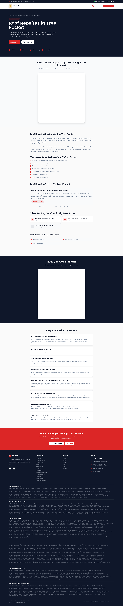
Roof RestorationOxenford (54, 510)
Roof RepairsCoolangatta (80, 490)
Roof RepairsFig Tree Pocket (39, 526)
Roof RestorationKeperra (85, 554)
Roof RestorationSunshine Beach (46, 594)
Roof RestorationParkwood (14, 512)
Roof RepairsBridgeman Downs (52, 521)
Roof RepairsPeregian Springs (43, 577)
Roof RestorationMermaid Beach (30, 509)
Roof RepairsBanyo (92, 520)
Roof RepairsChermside (14, 524)
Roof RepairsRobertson (72, 531)
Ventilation (38, 468)
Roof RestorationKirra (83, 508)
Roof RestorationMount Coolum (60, 591)
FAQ (74, 6)
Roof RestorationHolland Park (84, 552)
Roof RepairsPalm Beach (100, 494)
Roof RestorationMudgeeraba (101, 509)
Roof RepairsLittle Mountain (87, 573)
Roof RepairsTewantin (98, 577)
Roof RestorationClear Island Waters (91, 505)
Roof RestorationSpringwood (44, 559)
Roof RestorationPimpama (28, 512)
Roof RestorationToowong (96, 561)
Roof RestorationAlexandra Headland (16, 585)
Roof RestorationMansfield (54, 555)
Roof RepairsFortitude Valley (79, 526)
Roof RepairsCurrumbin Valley (27, 491)
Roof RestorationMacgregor (28, 555)
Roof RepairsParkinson (36, 531)
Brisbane (15, 15)
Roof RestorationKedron (45, 554)
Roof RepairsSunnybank (25, 534)
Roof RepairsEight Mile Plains (85, 524)
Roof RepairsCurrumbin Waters (42, 491)
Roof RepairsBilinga (72, 488)
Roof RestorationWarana (88, 594)
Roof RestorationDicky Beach (87, 587)
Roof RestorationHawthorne (43, 552)
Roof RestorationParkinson (69, 556)
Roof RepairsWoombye (38, 579)
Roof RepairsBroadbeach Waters (99, 488)
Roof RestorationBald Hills (92, 544)
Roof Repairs (21, 15)
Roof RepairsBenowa (47, 488)
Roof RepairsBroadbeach (84, 488)
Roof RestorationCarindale (94, 546)
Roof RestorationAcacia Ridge (15, 544)
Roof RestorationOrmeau (26, 510)
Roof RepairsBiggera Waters (60, 488)
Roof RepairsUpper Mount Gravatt (27, 536)
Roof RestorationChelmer (55, 548)
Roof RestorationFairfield (84, 549)
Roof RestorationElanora (104, 506)
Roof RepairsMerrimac (89, 492)
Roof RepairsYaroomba (61, 579)
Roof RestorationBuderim (14, 587)
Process (52, 6)
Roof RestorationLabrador (95, 508)
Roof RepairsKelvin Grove (52, 528)
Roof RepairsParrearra (104, 576)
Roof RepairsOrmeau (49, 494)
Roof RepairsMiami (101, 492)
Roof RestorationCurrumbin (57, 506)
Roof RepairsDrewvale (72, 524)
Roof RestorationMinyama (87, 589)
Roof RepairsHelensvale (77, 491)
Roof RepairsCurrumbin (14, 491)
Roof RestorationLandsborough (95, 588)
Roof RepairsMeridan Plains (40, 574)
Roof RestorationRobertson (14, 558)
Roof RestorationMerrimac (61, 509)
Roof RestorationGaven (14, 508)
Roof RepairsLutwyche (99, 528)
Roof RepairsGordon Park (104, 526)
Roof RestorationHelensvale (27, 508)
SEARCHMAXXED (21, 602)
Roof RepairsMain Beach (48, 492)
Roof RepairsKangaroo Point (28, 528)
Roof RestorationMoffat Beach (101, 589)
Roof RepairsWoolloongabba (103, 536)
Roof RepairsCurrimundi (54, 572)
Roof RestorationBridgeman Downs (72, 545)
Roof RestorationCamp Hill (41, 546)
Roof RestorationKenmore (72, 554)
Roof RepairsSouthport (89, 495)
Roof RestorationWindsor (74, 562)
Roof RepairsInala (99, 527)
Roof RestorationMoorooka (82, 555)
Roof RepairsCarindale (60, 523)
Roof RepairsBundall (13, 490)
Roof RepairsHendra (62, 527)
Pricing (58, 6)
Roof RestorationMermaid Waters (46, 509)
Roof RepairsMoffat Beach (66, 574)
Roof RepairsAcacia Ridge (14, 520)
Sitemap (112, 601)
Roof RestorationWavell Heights (33, 562)
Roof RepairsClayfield (26, 524)
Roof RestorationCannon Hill (55, 546)
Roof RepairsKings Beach (59, 573)
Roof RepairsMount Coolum (14, 576)
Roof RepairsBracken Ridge (37, 521)
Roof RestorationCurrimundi (73, 587)
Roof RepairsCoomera (106, 490)
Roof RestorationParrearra (58, 592)
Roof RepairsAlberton (13, 488)
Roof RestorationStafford (71, 559)
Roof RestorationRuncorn (42, 558)
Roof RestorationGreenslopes (15, 552)
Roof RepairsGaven (66, 491)
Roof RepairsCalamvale (102, 521)
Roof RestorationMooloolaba (28, 591)
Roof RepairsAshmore (36, 488)
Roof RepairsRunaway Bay (76, 495)
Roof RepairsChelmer (108, 523)
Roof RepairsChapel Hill (96, 523)
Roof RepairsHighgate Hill (74, 527)
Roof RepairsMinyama (53, 574)
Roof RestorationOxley (41, 556)
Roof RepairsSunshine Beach (85, 577)
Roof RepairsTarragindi (74, 534)
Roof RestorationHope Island (70, 508)
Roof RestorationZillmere (27, 563)
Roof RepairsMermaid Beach (62, 492)
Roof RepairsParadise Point (14, 495)
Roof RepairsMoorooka (61, 530)
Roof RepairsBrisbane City (78, 521)
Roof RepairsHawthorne (51, 527)
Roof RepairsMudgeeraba (26, 494)
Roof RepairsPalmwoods (92, 576)
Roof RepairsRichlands (60, 531)
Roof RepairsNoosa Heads (52, 576)
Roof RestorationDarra (27, 549)
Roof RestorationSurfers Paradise (99, 512)
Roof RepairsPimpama (39, 495)
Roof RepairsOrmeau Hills (62, 494)
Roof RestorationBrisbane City (101, 545)
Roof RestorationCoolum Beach (58, 587)
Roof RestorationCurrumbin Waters (89, 506)
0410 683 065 (28, 42)
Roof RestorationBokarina (84, 585)
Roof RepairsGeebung (92, 526)
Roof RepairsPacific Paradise (78, 576)
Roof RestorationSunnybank (97, 559)
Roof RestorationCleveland (96, 548)
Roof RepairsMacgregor (14, 530)
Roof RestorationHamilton (29, 552)
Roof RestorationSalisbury (55, 558)
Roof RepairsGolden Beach (32, 573)
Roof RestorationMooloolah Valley (44, 591)
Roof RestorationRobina (56, 512)
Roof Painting (39, 470)
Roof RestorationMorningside (96, 555)
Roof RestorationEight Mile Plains (55, 549)
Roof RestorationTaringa (42, 561)
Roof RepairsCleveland (38, 524)
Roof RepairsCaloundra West (27, 572)
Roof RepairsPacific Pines (87, 494)
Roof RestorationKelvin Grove (58, 554)
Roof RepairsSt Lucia (90, 533)
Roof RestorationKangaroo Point (30, 554)
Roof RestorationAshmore (39, 503)
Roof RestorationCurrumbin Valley (72, 506)
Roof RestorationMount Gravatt (15, 556)
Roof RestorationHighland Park (41, 508)
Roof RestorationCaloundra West (42, 587)
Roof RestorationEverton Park (70, 549)
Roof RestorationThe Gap (69, 561)
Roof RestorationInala (97, 552)
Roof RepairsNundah (99, 530)
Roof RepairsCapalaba (38, 523)
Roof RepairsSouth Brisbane (52, 533)
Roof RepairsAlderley (37, 520)
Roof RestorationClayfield (82, 548)
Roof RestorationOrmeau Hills (40, 510)
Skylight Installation (40, 474)
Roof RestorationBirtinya (71, 585)
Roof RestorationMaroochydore (57, 589)
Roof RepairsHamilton (38, 527)
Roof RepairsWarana (26, 579)
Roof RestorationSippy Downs (29, 594)
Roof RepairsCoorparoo (50, 524)
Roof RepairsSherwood (25, 533)
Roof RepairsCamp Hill (13, 523)
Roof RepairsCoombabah (93, 490)
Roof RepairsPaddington (24, 531)
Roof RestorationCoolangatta (15, 506)
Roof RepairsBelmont (13, 521)
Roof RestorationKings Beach (79, 588)
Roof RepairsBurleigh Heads (26, 490)
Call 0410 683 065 (56, 444)
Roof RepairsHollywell (103, 491)
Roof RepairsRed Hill (48, 531)
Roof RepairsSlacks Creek (38, 533)
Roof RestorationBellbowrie (14, 545)
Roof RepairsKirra (25, 492)
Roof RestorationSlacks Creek (96, 558)
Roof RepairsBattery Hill (41, 570)
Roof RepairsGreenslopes (26, 527)
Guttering (38, 464)
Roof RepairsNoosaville (65, 576)
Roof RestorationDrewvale (40, 549)
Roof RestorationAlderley (41, 544)
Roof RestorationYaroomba (27, 595)
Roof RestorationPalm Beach (83, 510)
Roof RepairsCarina (49, 523)
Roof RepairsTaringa (62, 534)
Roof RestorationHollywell (56, 508)
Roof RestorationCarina (82, 546)
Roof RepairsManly (25, 530)
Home (10, 15)
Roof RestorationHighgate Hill (69, 552)
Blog (70, 6)
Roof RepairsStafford (101, 533)
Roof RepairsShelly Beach (57, 577)
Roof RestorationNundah (29, 556)
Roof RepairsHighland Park (91, 491)
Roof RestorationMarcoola (42, 589)
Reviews (65, 6)
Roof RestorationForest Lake (45, 551)
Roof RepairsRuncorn (96, 531)
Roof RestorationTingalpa (82, 561)
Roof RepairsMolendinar (14, 494)
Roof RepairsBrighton (65, 521)
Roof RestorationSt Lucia (58, 559)
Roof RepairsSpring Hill (65, 533)
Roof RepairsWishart (89, 536)
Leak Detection (39, 466)
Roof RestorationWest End (48, 562)
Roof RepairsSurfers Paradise (102, 495)
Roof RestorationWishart (87, 562)
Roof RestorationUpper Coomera (61, 513)
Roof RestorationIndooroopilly (15, 554)
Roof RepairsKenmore (65, 528)
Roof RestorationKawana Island (64, 588)
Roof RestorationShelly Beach (15, 594)
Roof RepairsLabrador (36, 492)
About (64, 460)
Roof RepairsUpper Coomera (55, 497)
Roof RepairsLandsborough (73, 573)
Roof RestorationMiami (74, 509)
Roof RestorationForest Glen (15, 588)
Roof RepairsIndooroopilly (14, 528)
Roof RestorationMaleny (29, 589)
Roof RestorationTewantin (60, 594)
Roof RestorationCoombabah (29, 506)
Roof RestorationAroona (32, 585)
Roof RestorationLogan (98, 554)
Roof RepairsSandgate (13, 533)
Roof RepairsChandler (84, 523)
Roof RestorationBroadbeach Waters (16, 505)
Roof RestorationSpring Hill (30, 559)
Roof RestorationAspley (79, 544)
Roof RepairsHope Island (14, 492)
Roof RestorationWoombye (101, 594)
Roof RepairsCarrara (52, 490)
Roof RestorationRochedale (28, 558)
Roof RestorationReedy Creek (42, 512)
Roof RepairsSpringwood (78, 533)
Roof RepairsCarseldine (72, 523)
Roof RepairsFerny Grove (25, 526)
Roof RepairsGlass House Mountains (16, 573)
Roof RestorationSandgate (68, 558)
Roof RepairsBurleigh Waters (40, 490)
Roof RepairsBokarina (75, 570)
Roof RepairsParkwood (27, 495)
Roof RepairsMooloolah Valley (104, 574)
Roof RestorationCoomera (43, 506)
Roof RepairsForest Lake (65, 526)
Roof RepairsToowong (13, 536)
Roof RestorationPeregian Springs (106, 592)
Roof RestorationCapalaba (68, 546)
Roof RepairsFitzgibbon (52, 526)
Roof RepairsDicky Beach (67, 572)
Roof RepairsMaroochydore (26, 574)
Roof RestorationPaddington (55, 556)
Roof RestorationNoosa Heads (102, 591)
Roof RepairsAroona (29, 570)
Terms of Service (94, 601)
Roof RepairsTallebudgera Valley (29, 497)
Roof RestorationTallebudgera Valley (31, 513)
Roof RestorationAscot (67, 544)
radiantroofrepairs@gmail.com (100, 461)
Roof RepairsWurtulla (49, 579)
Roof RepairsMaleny (99, 573)
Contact (80, 6)
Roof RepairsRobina (64, 495)
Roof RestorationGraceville (103, 551)
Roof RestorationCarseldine (14, 548)
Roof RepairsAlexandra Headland (16, 570)
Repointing (38, 476)
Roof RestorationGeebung (75, 551)
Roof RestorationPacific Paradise (30, 592)
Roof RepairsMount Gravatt (87, 530)
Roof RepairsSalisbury (107, 531)
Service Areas (43, 6)
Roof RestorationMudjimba (74, 591)
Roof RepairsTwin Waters (14, 579)
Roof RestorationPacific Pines (68, 510)
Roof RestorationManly (41, 555)
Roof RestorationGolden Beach (49, 588)
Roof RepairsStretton (13, 534)
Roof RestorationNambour (88, 591)
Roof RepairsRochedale (84, 531)
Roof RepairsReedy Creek (52, 495)
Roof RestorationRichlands (95, 556)
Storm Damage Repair (41, 480)
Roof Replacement (40, 460)
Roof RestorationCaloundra (27, 587)
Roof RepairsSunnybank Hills (38, 534)
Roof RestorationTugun (47, 513)
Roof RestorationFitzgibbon (31, 551)
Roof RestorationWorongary (91, 513)
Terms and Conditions (104, 601)
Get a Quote (110, 1)
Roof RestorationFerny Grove (98, 549)
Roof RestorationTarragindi (56, 561)
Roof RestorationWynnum (14, 563)
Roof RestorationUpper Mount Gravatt (17, 562)
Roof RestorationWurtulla (14, 595)
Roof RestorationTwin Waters (74, 594)
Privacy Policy (86, 601)
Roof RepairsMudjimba (27, 576)
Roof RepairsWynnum (13, 537)
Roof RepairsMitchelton (49, 530)
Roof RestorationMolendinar (87, 509)
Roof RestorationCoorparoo (14, 549)
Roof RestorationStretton (84, 559)
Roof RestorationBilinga (82, 503)
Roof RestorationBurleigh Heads (46, 505)
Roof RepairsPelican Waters (14, 577)
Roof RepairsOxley (13, 531)
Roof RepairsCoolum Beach (41, 572)
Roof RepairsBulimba (90, 521)
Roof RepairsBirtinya (64, 570)
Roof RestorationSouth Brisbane (15, 559)
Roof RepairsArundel (24, 488)
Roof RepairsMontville (78, 574)
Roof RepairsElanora (55, 491)
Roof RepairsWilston (67, 536)
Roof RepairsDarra (61, 524)
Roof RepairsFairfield (13, 526)
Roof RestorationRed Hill (82, 556)
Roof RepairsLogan (87, 528)
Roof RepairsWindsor (78, 536)
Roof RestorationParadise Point (98, 510)
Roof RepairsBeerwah (53, 570)
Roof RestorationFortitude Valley (60, 551)
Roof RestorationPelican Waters (73, 592)
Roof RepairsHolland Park (87, 527)
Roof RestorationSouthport (84, 512)
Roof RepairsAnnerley (48, 520)
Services (33, 6)
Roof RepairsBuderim (98, 570)
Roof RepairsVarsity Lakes (69, 497)
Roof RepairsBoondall (24, 521)
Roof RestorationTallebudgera (15, 513)
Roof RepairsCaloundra (14, 572)
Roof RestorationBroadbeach (95, 503)
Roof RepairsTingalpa (97, 534)
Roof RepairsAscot (59, 520)
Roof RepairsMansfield (36, 530)
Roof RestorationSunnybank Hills (15, 561)
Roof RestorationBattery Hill (45, 585)
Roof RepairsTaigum (51, 534)
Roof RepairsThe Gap (85, 534)
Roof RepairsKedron (40, 528)
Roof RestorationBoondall (41, 545)
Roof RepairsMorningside (73, 530)
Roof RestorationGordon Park (89, 551)
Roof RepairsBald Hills (81, 520)
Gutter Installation (40, 478)
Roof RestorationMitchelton (68, 555)
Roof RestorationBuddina (97, 585)
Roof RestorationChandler (28, 548)
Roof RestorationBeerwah (58, 585)
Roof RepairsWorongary (82, 497)
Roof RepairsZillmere (24, 537)
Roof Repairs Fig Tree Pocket (33, 15)
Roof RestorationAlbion (29, 544)
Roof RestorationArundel (27, 503)
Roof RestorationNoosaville (14, 592)
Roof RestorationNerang (14, 510)
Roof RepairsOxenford (75, 494)
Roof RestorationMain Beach (15, 509)
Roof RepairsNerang (38, 494)
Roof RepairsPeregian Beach (29, 577)
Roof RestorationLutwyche (14, 555)
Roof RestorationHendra (56, 552)
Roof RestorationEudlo (101, 587)
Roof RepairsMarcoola (13, 574)
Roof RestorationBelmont (28, 545)
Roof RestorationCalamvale (27, 546)
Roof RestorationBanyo (105, 544)
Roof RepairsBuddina (86, 570)
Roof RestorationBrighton (87, 545)
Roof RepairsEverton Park (99, 524)
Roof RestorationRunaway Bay (69, 512)
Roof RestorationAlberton (14, 503)
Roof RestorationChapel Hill (42, 548)
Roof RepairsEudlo (79, 572)
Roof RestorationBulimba (14, 546)
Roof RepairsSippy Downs (71, 577)
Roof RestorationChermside (69, 548)
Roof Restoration (40, 462)
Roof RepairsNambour (39, 576)
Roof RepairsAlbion (26, 520)
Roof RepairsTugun (42, 497)
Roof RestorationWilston (61, 562)
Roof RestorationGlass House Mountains (31, 588)
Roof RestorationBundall (31, 505)
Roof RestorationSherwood (82, 558)
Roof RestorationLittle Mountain (15, 589)
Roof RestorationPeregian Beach (89, 592)
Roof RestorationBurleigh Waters (62, 505)
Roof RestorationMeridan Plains (72, 589)
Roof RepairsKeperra (76, 528)
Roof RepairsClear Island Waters (66, 490)
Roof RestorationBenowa (53, 503)
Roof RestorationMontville (14, 591)
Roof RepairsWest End (56, 536)
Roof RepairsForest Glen (90, 572)
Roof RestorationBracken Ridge (55, 545)
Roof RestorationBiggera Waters (67, 503)
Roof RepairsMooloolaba (90, 574)
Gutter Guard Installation (41, 472)
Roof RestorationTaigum (30, 561)
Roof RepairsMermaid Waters (76, 492)
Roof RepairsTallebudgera (14, 497)
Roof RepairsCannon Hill (25, 523)
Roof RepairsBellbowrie (104, 520)
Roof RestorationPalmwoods (45, 592)
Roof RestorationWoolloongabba (101, 562)
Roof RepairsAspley (70, 520)
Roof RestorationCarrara (76, 505)
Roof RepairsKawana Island (46, 573)
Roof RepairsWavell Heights (43, 536)
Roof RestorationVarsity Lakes (76, 513)
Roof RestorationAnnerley (54, 544)
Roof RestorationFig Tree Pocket (16, 551)
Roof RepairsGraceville (13, 527)
